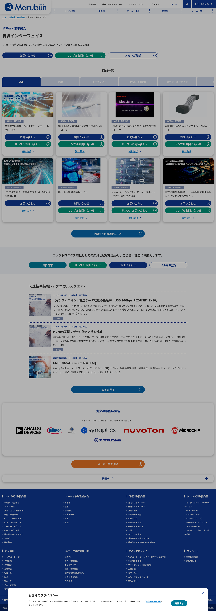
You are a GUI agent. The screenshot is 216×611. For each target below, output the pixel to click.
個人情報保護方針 (153, 601)
